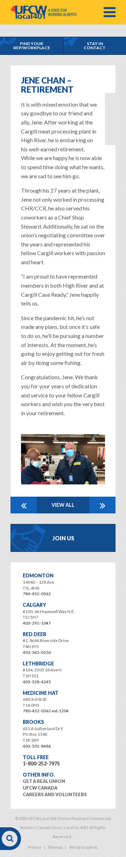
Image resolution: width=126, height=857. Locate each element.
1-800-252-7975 (41, 763)
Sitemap (55, 847)
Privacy (34, 847)
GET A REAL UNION (44, 781)
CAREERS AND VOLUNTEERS (55, 794)
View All (63, 505)
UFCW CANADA (40, 788)
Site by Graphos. (83, 847)
